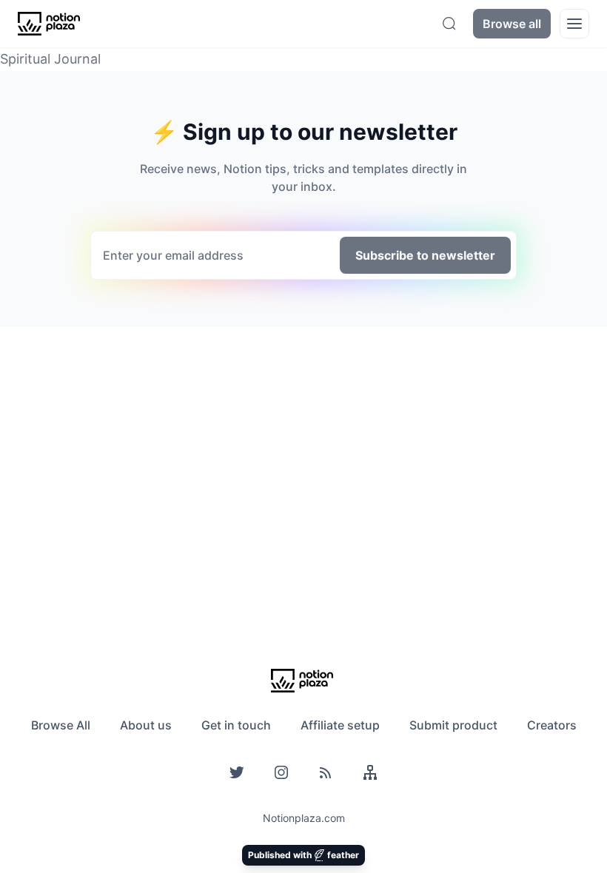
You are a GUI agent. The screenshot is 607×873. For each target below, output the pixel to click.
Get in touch (236, 725)
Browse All (60, 725)
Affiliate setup (340, 725)
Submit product (453, 725)
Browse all (512, 23)
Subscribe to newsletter (425, 255)
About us (146, 725)
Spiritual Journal (50, 59)
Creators (552, 725)
